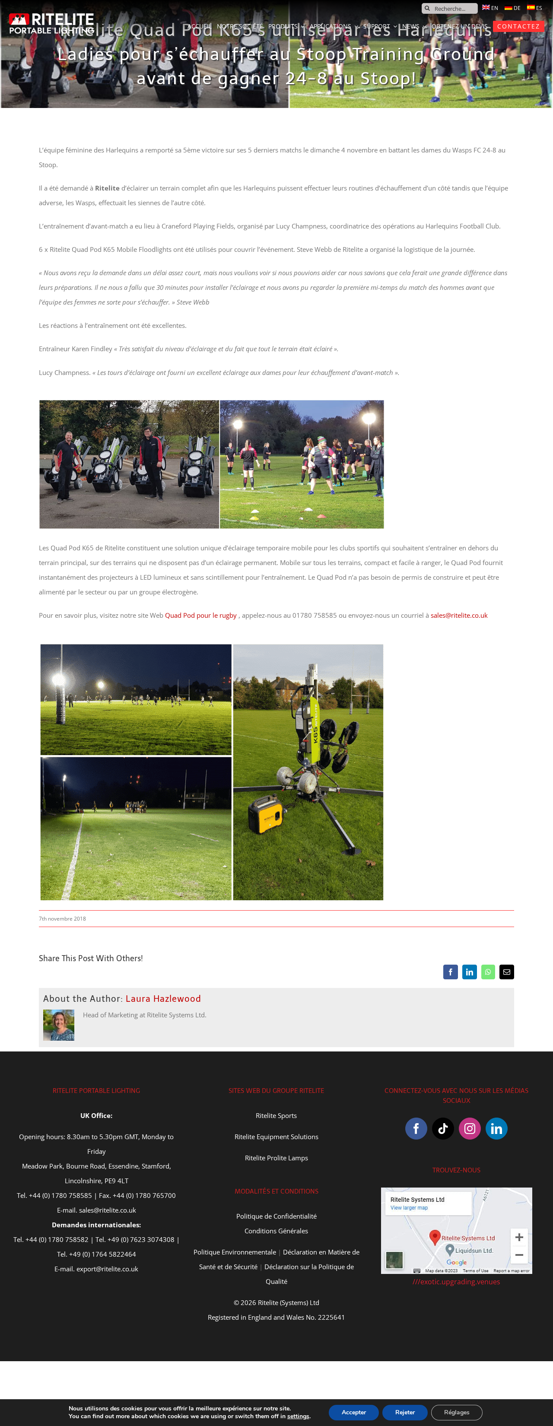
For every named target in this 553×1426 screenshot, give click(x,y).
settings (298, 1416)
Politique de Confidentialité (276, 1216)
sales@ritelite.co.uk (459, 615)
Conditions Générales (276, 1230)
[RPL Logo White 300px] (52, 16)
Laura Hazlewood (163, 999)
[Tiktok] (443, 1129)
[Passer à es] (534, 8)
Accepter (354, 1412)
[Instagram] (470, 1129)
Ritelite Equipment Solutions (276, 1136)
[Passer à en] (490, 8)
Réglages (457, 1412)
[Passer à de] (512, 8)
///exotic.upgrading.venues (456, 1281)
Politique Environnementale (235, 1252)
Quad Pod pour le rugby (201, 615)
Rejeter (405, 1412)
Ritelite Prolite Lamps (276, 1157)
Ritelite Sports (276, 1115)
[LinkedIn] (497, 1129)
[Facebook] (416, 1129)
